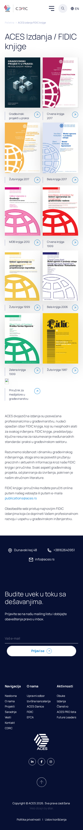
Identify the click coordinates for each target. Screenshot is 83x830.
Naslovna (11, 696)
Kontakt (10, 723)
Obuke (61, 696)
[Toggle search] (62, 8)
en (77, 8)
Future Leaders (66, 717)
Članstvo (62, 706)
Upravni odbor (36, 696)
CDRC (8, 728)
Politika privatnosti (28, 819)
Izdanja (61, 701)
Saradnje (11, 712)
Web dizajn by (42, 808)
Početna (9, 22)
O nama (10, 701)
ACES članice (35, 706)
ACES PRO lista (66, 712)
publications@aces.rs (21, 498)
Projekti (10, 706)
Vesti (8, 717)
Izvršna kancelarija (39, 701)
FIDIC (30, 712)
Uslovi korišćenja (55, 819)
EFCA (30, 717)
